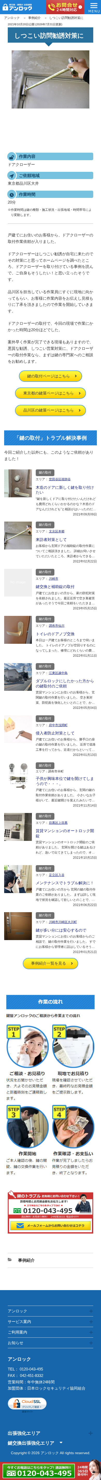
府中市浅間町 (58, 725)
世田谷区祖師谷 (60, 479)
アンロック (12, 18)
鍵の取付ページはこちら (48, 376)
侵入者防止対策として (55, 733)
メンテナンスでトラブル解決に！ (65, 883)
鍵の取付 (45, 472)
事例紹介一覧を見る (48, 963)
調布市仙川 (56, 625)
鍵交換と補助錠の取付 (55, 586)
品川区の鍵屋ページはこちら (48, 410)
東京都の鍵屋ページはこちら (48, 393)
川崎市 (53, 578)
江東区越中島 (58, 673)
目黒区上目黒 (58, 823)
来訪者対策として (51, 539)
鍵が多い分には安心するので (61, 930)
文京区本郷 (56, 531)
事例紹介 (34, 18)
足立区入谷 (56, 875)
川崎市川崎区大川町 (63, 922)
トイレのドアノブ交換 (55, 634)
